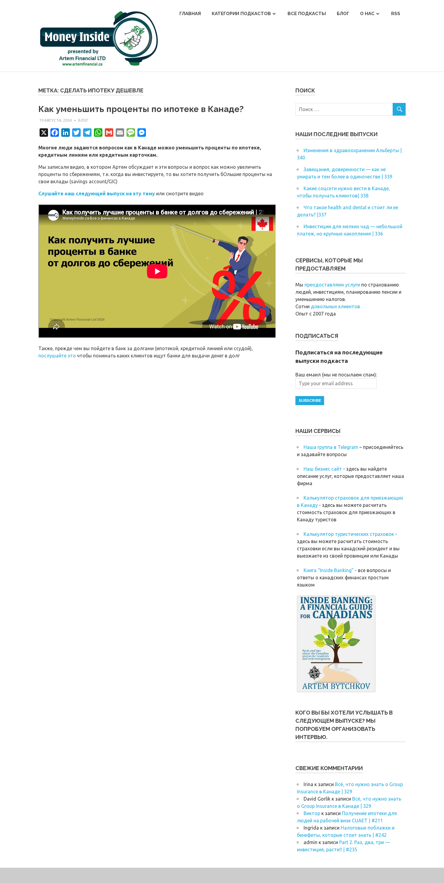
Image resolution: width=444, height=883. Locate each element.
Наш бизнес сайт (323, 469)
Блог (343, 13)
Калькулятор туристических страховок (349, 534)
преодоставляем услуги (332, 284)
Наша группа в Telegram (331, 447)
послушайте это (57, 355)
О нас (367, 13)
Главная (190, 13)
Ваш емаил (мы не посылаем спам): (336, 374)
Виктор (312, 813)
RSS (395, 13)
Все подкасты (307, 13)
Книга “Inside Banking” (329, 570)
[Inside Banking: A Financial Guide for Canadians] (336, 690)
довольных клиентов (335, 306)
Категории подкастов (241, 13)
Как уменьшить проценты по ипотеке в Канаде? (141, 109)
